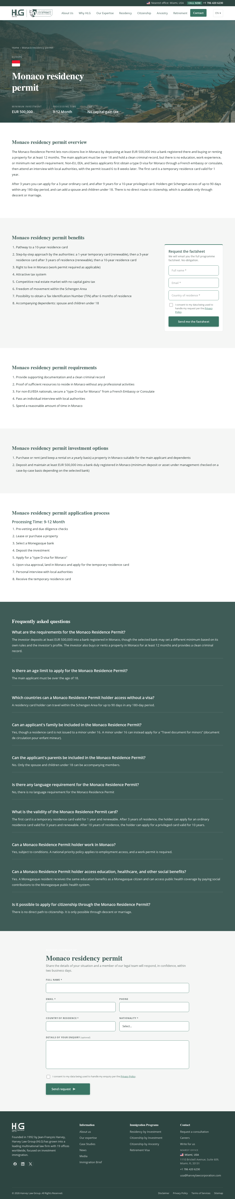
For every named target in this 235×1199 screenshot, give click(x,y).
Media (83, 1156)
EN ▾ (218, 13)
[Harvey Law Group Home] (32, 13)
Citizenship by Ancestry (144, 1144)
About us (85, 1131)
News (82, 1150)
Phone (123, 999)
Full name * (54, 980)
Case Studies (87, 1144)
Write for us (187, 1144)
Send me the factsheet (193, 321)
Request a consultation (194, 1131)
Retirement (180, 13)
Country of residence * (62, 1018)
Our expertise (88, 1138)
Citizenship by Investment (146, 1138)
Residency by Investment (145, 1131)
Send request (61, 1089)
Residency (125, 13)
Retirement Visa (140, 1150)
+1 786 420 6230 (206, 3)
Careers (185, 1138)
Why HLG (85, 13)
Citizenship (144, 13)
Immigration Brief (90, 1162)
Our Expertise (105, 13)
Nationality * (128, 1018)
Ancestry (162, 13)
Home (15, 47)
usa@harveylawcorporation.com (200, 1175)
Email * (51, 999)
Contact (198, 13)
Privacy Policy (128, 1076)
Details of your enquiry (68, 1037)
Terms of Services (200, 1193)
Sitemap (218, 1193)
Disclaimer (163, 1193)
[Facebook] (15, 1164)
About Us (67, 13)
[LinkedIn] (23, 1164)
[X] (30, 1164)
